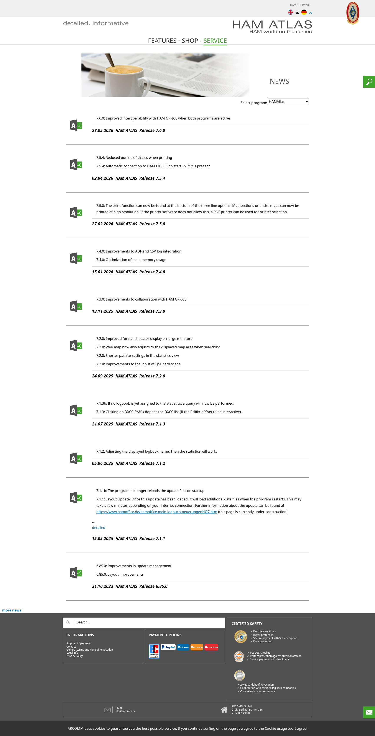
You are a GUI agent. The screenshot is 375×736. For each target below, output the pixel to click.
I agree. (301, 728)
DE (310, 13)
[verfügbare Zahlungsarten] (185, 650)
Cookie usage (276, 728)
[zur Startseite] (101, 28)
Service (215, 40)
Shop (190, 40)
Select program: (254, 102)
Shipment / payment (78, 643)
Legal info (72, 652)
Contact (71, 646)
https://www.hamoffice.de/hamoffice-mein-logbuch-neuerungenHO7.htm (156, 511)
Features (162, 40)
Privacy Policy (74, 656)
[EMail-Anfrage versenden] (369, 716)
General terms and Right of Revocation (89, 649)
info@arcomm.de (125, 711)
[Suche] (369, 86)
